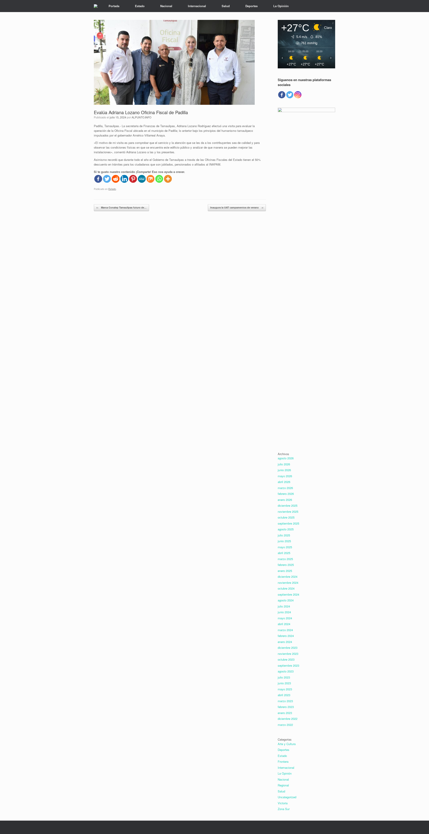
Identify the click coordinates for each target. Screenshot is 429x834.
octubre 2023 (286, 659)
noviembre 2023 (288, 653)
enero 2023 (285, 713)
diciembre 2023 (287, 647)
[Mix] (150, 179)
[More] (168, 179)
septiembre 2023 (288, 665)
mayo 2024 (285, 618)
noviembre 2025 (288, 511)
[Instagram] (297, 94)
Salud (226, 6)
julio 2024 (284, 606)
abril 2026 (284, 482)
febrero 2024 (286, 636)
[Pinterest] (133, 179)
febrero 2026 (286, 494)
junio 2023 (284, 683)
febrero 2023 (286, 707)
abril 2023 (284, 695)
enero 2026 (285, 500)
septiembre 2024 (288, 594)
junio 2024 (284, 612)
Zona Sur (284, 809)
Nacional (166, 6)
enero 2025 (285, 571)
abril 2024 (284, 624)
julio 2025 (284, 535)
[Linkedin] (124, 179)
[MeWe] (142, 179)
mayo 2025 (285, 547)
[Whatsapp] (159, 179)
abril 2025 (284, 553)
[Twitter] (107, 179)
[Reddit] (116, 179)
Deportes (251, 6)
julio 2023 (284, 677)
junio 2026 (284, 470)
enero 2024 (285, 642)
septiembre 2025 (288, 523)
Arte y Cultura (287, 744)
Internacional (197, 6)
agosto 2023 (286, 671)
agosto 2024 (286, 600)
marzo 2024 (285, 630)
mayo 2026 (285, 476)
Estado (140, 6)
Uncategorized (287, 797)
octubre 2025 (286, 517)
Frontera (283, 761)
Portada (114, 6)
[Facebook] (98, 179)
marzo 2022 (285, 725)
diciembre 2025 (287, 505)
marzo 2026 (285, 488)
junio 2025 (284, 541)
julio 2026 (284, 464)
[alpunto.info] (95, 6)
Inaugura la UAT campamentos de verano (236, 207)
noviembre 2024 (288, 582)
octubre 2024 (286, 588)
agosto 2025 (286, 529)
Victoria (283, 803)
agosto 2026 (286, 458)
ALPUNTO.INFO (141, 117)
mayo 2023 (285, 689)
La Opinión (281, 6)
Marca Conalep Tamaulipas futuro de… (121, 207)
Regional (283, 785)
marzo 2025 (285, 559)
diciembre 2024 (287, 576)
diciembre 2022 (287, 718)
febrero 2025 (286, 565)
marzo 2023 (285, 701)
